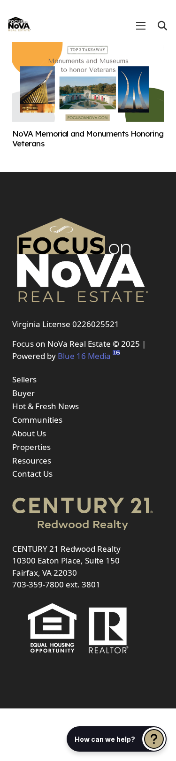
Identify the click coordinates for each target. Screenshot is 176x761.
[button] (162, 26)
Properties (31, 446)
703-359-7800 (38, 584)
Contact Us (32, 473)
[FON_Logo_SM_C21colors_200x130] (19, 21)
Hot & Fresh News (45, 406)
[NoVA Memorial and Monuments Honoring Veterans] (88, 119)
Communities (37, 419)
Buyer (23, 393)
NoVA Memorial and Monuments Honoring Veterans (87, 138)
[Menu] (141, 26)
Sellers (24, 379)
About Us (29, 433)
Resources (31, 460)
